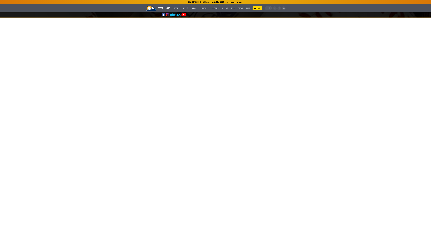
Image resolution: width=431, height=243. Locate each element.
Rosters (215, 8)
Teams (233, 8)
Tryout (240, 8)
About (176, 8)
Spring (185, 8)
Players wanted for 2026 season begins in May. (223, 2)
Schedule (204, 8)
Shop (258, 8)
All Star (225, 8)
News (248, 8)
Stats (194, 8)
